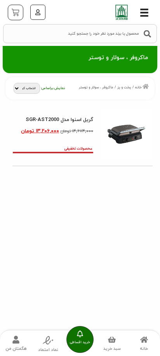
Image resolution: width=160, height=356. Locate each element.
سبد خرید (112, 348)
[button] (144, 13)
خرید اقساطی (80, 342)
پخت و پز (124, 87)
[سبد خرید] (15, 12)
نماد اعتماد (48, 350)
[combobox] (80, 33)
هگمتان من (16, 348)
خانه (138, 87)
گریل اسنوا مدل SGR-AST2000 (59, 119)
